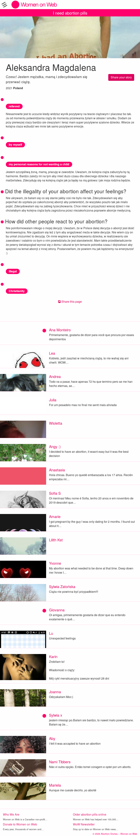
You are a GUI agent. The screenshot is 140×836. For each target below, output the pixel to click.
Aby (52, 738)
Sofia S (55, 493)
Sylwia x (55, 715)
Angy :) (55, 446)
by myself (15, 144)
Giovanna (57, 609)
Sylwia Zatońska (62, 586)
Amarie (55, 516)
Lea (52, 353)
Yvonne (55, 563)
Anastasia (57, 469)
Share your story (121, 77)
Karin (53, 656)
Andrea (55, 376)
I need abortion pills (70, 13)
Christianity (17, 291)
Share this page (71, 301)
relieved (14, 106)
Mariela (55, 785)
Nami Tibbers (60, 761)
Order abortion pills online (89, 814)
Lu (51, 633)
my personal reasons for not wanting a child (39, 164)
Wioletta (55, 423)
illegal (13, 271)
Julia (52, 399)
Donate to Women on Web (20, 824)
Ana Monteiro (60, 329)
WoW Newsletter (84, 824)
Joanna (55, 691)
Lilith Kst (56, 539)
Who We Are (11, 814)
